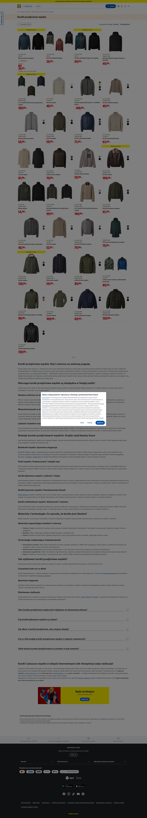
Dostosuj (89, 422)
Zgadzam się (100, 422)
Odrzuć (82, 422)
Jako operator (45, 397)
